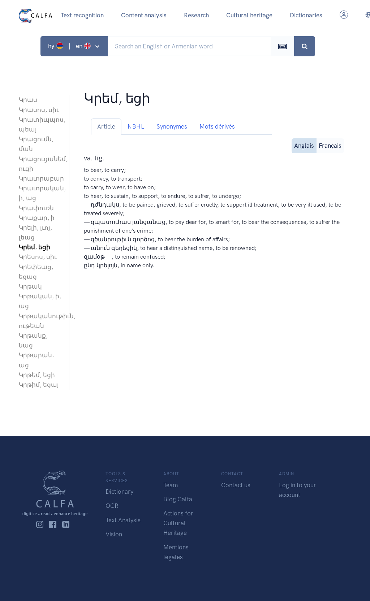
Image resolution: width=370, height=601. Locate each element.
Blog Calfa (177, 499)
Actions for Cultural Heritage (178, 523)
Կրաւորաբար (40, 178)
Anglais (304, 145)
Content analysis (144, 15)
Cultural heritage (249, 15)
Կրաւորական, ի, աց (40, 193)
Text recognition (82, 15)
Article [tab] (106, 126)
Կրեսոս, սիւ (38, 256)
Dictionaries (306, 15)
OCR (112, 505)
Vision (114, 534)
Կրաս (28, 99)
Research (196, 15)
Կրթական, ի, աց (40, 301)
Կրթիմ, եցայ (39, 384)
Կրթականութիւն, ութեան (40, 320)
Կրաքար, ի (37, 217)
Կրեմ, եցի (34, 247)
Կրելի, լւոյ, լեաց (35, 232)
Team (170, 485)
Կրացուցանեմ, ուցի (40, 163)
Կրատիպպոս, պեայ (40, 124)
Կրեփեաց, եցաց (36, 271)
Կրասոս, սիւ (39, 109)
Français (330, 145)
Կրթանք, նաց (33, 340)
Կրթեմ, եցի (37, 375)
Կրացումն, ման (36, 143)
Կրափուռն (36, 208)
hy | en (66, 45)
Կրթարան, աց (36, 359)
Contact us (235, 485)
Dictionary (119, 491)
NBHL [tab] (136, 126)
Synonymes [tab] (171, 126)
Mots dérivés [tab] (217, 126)
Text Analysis (123, 520)
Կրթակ (30, 286)
